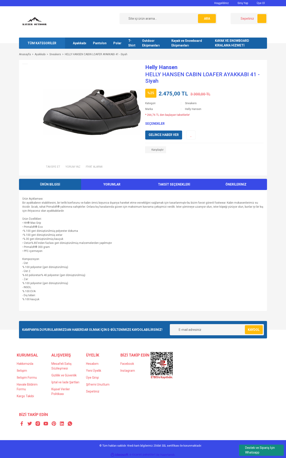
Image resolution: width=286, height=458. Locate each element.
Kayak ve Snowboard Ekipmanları (186, 43)
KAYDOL (254, 329)
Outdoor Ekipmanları (151, 43)
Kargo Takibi (25, 396)
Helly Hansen (161, 67)
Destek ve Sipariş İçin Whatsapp (260, 450)
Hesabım (92, 363)
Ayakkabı (79, 43)
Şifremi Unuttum (97, 384)
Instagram (127, 370)
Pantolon (100, 43)
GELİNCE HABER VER (164, 135)
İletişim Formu (27, 377)
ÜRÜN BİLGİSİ (50, 184)
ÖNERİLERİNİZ (235, 184)
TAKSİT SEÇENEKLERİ (174, 184)
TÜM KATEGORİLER (41, 43)
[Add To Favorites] (191, 135)
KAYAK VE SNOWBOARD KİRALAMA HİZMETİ (232, 43)
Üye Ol (260, 3)
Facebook (127, 363)
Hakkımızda (25, 363)
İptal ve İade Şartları (65, 382)
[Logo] (35, 21)
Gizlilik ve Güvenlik (64, 375)
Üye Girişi (92, 377)
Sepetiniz (92, 391)
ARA (207, 18)
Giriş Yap (242, 3)
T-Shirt (131, 43)
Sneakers (191, 103)
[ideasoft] (119, 455)
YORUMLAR (111, 184)
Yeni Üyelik (93, 370)
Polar (117, 43)
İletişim (22, 370)
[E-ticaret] (142, 455)
